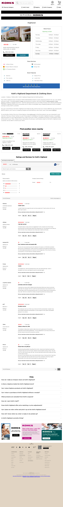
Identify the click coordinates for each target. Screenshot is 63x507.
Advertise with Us (47, 467)
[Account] (52, 2)
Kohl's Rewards (38, 455)
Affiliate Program (47, 465)
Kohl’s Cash (12, 467)
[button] (58, 369)
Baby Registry (21, 453)
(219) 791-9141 (28, 146)
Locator (3, 97)
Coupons (23, 55)
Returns (12, 460)
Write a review (56, 174)
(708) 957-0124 (48, 146)
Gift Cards (21, 460)
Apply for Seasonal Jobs (48, 460)
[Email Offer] (31, 431)
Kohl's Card (37, 453)
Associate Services (47, 462)
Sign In (29, 453)
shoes (21, 101)
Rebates (12, 462)
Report (34, 215)
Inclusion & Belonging (47, 455)
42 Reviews (16, 164)
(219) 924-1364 (9, 52)
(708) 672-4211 (7, 145)
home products (50, 101)
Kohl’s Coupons (21, 462)
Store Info (6, 148)
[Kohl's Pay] (52, 431)
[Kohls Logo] (8, 3)
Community (46, 453)
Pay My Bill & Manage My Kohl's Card (39, 457)
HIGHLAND (15, 97)
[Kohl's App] (11, 431)
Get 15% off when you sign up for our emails (22, 455)
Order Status (13, 455)
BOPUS (54, 110)
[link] (6, 164)
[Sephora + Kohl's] (31, 19)
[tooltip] (57, 164)
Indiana (9, 97)
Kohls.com (32, 114)
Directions (9, 55)
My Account (29, 455)
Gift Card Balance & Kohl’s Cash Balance (30, 460)
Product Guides (13, 465)
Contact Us (12, 453)
